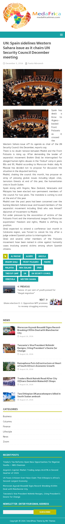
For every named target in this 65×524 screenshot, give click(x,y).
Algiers (29, 256)
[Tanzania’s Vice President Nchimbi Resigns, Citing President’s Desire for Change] (9, 351)
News (6, 320)
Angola (42, 256)
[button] (60, 34)
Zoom (6, 441)
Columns (7, 421)
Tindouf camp (11, 273)
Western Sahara (28, 279)
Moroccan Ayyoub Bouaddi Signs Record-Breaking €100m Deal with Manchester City (39, 330)
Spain (39, 268)
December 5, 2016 (14, 63)
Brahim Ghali (11, 262)
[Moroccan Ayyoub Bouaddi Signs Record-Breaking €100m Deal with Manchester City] (9, 333)
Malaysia (9, 268)
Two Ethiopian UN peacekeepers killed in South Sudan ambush (39, 395)
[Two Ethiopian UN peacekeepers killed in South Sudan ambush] (9, 399)
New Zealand (25, 268)
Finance (6, 426)
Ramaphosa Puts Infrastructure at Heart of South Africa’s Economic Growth (39, 365)
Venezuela (10, 279)
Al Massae (16, 256)
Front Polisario (31, 262)
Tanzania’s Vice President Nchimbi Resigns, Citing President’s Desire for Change (37, 348)
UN (25, 273)
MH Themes (50, 521)
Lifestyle (7, 431)
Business (7, 416)
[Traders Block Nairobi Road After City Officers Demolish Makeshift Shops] (9, 384)
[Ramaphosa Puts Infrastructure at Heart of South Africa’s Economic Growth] (9, 369)
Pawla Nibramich (35, 63)
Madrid (47, 262)
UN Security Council (41, 273)
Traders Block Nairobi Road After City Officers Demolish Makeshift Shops (37, 380)
